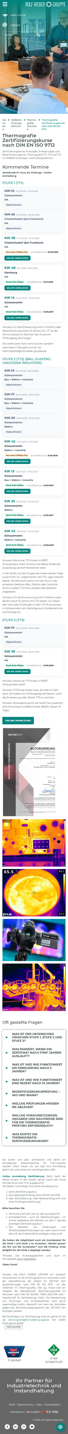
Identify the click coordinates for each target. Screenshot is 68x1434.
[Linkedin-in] (15, 1426)
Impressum (17, 1411)
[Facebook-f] (7, 1426)
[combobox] (18, 34)
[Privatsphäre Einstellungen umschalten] (60, 1427)
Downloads (52, 1404)
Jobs (39, 1404)
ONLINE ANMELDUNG (17, 258)
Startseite (4, 125)
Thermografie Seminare (32, 125)
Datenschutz (25, 1404)
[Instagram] (23, 1426)
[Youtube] (31, 1426)
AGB (11, 1404)
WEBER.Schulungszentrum (16, 123)
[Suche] (38, 34)
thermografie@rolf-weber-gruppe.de (28, 1319)
